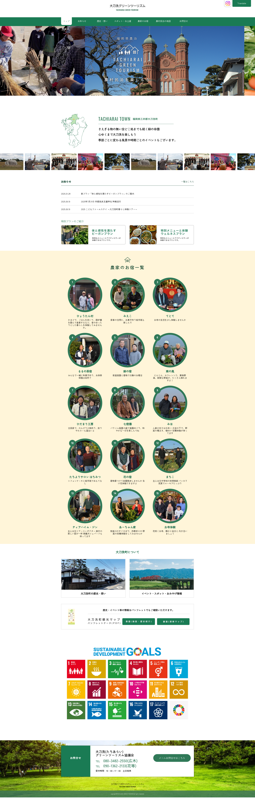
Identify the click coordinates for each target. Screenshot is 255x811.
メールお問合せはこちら (172, 758)
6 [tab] (137, 101)
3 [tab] (125, 101)
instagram (227, 3)
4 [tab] (129, 101)
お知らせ (82, 21)
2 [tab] (121, 101)
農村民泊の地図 (163, 21)
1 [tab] (117, 101)
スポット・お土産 (122, 21)
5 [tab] (133, 101)
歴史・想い (102, 21)
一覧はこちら (187, 181)
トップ (66, 21)
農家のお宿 (143, 21)
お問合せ (183, 21)
